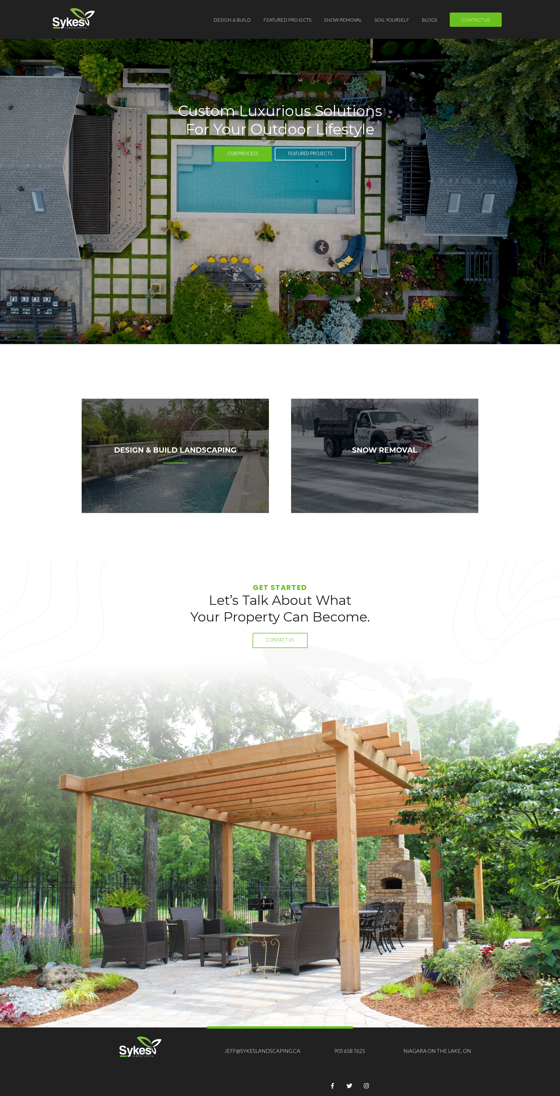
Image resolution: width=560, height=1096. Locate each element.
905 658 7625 (349, 1051)
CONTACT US (475, 19)
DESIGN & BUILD (232, 19)
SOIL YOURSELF (391, 19)
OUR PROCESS (243, 154)
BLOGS (429, 19)
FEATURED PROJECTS (287, 19)
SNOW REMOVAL (343, 19)
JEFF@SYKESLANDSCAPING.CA (262, 1051)
